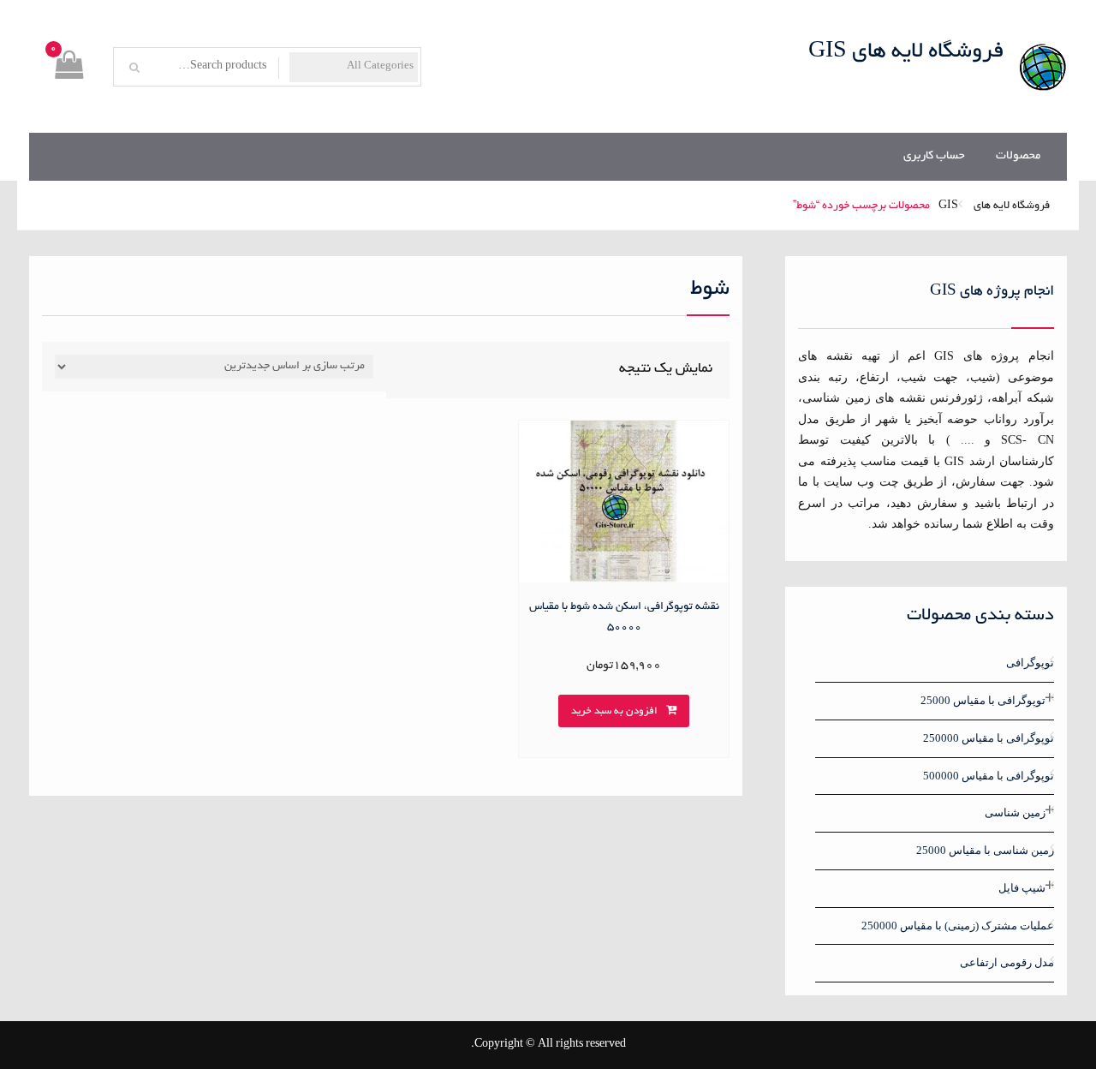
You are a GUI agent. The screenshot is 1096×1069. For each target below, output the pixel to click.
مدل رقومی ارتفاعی (1007, 962)
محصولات (1018, 156)
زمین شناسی (1015, 812)
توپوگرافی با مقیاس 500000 (988, 775)
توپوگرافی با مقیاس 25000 (982, 700)
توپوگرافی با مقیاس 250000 (988, 738)
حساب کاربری (934, 156)
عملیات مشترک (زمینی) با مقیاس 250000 (957, 925)
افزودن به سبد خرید (614, 711)
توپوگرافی (1030, 662)
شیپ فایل (1021, 887)
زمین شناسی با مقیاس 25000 (985, 850)
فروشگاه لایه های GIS (906, 52)
